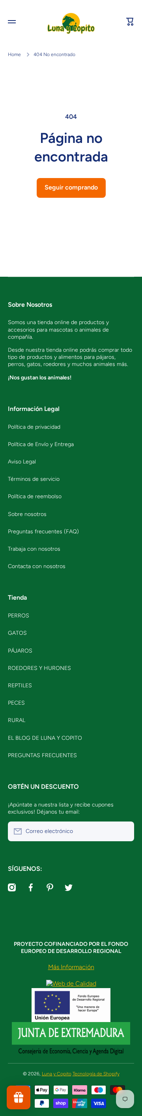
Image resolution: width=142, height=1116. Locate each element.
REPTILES (20, 685)
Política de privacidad (34, 427)
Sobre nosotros (27, 514)
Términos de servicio (34, 479)
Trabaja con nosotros (34, 549)
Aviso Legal (22, 461)
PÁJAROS (20, 650)
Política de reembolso (35, 496)
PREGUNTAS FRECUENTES (42, 755)
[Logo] (71, 22)
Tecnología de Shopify (96, 1074)
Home (14, 54)
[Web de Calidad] (71, 983)
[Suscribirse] (124, 831)
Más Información (71, 967)
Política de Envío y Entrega (41, 444)
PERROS (18, 615)
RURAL (16, 720)
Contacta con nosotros (36, 566)
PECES (16, 703)
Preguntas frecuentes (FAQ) (43, 531)
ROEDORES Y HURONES (39, 668)
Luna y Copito (56, 1074)
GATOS (17, 633)
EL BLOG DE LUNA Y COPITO (45, 738)
